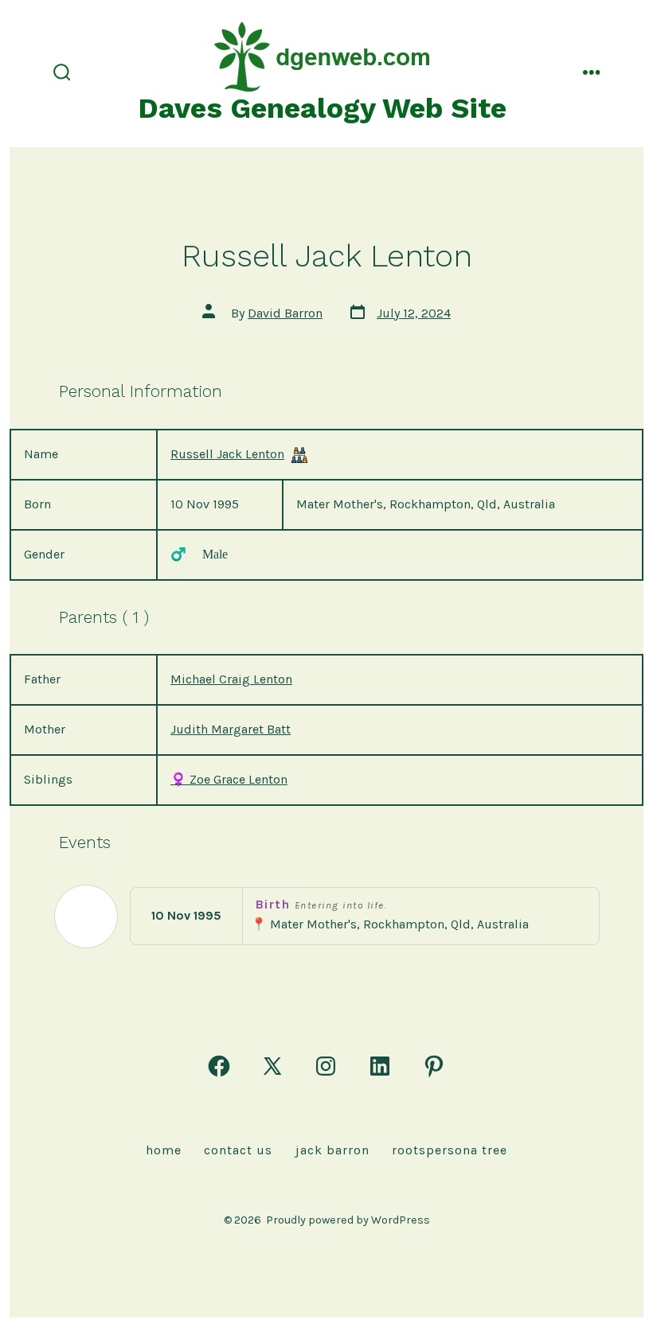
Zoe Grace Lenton (228, 779)
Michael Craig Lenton (231, 679)
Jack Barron (332, 1150)
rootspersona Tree (449, 1150)
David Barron (285, 313)
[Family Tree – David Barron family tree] (299, 454)
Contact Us (238, 1150)
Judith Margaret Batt (230, 729)
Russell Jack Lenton (227, 453)
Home (164, 1150)
